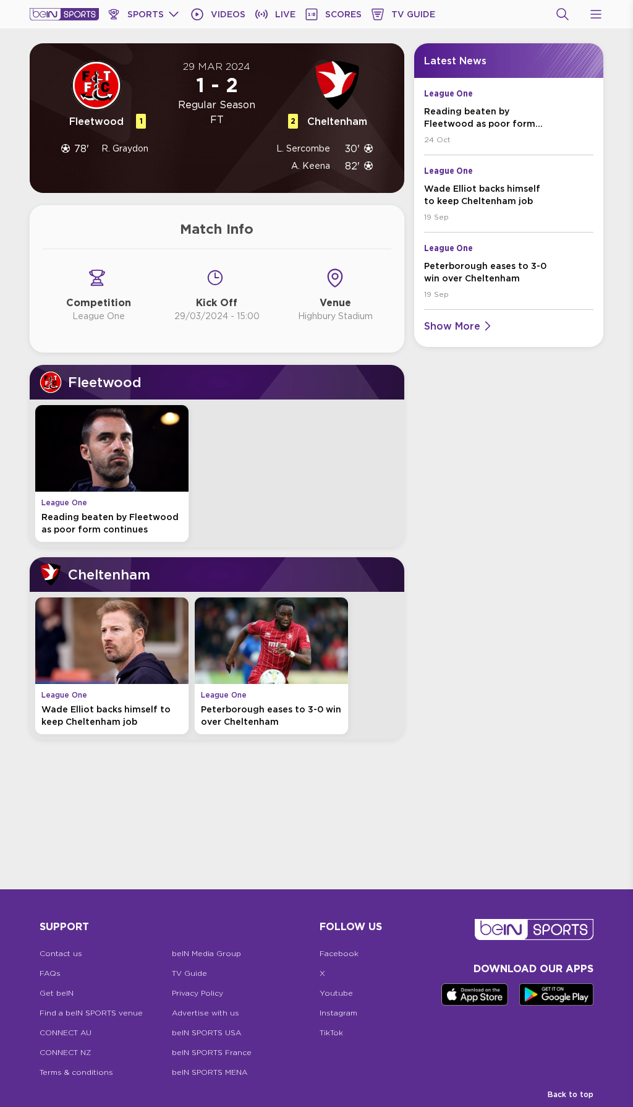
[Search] (562, 14)
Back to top (570, 1094)
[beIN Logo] (64, 14)
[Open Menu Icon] (595, 14)
